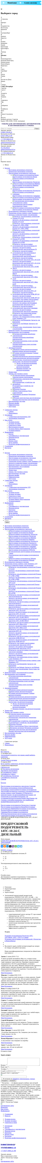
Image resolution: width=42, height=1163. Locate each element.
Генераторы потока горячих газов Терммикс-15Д (25, 213)
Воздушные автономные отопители (20, 170)
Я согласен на (19, 1079)
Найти (7, 522)
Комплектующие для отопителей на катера (23, 330)
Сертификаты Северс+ (8, 774)
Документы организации (9, 770)
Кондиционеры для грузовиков (19, 332)
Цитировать (8, 973)
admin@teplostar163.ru (8, 142)
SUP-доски (12, 406)
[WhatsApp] (15, 846)
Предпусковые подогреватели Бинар (13, 807)
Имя (2, 973)
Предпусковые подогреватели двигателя (22, 173)
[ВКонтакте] (2, 846)
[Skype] (18, 846)
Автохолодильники (15, 348)
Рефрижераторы (14, 405)
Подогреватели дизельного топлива (21, 211)
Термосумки (13, 372)
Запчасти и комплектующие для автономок (23, 215)
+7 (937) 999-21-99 (8, 1151)
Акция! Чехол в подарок (9, 760)
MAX (8, 148)
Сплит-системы (28, 3)
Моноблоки (9, 3)
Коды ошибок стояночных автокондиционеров (16, 764)
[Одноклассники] (5, 846)
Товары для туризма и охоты (18, 373)
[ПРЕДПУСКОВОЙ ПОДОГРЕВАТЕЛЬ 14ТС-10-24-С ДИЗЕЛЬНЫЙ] (21, 842)
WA (4, 148)
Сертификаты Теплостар (9, 777)
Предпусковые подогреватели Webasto (18, 815)
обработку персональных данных (24, 1079)
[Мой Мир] (7, 846)
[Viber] (13, 846)
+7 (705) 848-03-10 (7, 139)
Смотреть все (5, 767)
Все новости (5, 751)
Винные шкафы (14, 403)
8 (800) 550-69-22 (6, 132)
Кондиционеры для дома (17, 401)
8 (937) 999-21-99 (6, 135)
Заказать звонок (6, 130)
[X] (10, 846)
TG (2, 148)
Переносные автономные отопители (21, 171)
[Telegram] (21, 846)
